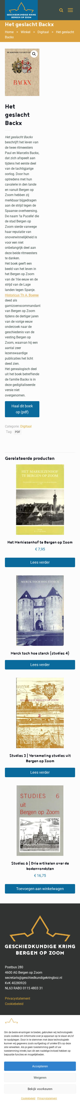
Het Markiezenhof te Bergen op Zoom (40, 542)
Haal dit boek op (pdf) (22, 409)
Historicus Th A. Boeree (22, 295)
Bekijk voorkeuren (40, 1089)
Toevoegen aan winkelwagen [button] (40, 889)
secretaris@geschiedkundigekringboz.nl (33, 978)
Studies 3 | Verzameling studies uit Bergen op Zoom (40, 758)
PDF (17, 432)
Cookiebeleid (28, 1098)
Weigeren (40, 1077)
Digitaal (26, 426)
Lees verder (40, 562)
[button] (34, 54)
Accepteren (40, 1066)
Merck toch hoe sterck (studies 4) (40, 653)
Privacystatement (47, 1098)
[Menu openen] (70, 10)
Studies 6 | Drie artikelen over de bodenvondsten (40, 866)
